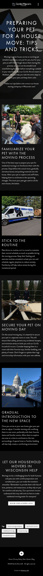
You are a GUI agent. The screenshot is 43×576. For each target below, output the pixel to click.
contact (28, 83)
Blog (33, 559)
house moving (23, 531)
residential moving (8, 531)
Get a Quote (27, 559)
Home (11, 559)
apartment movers (33, 490)
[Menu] (38, 4)
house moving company (15, 526)
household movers (8, 535)
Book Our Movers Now (21, 503)
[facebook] (21, 553)
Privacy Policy (17, 559)
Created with (21, 570)
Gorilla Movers (29, 71)
